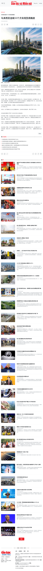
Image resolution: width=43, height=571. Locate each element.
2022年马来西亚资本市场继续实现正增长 (10, 143)
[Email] (33, 24)
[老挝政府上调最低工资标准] (8, 242)
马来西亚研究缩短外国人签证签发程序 (9, 147)
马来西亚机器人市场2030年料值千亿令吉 (10, 139)
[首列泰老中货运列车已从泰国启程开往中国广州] (8, 317)
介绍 (16, 551)
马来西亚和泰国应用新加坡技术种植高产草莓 (11, 149)
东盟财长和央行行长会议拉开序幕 (24, 527)
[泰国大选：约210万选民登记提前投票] (8, 418)
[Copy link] (38, 24)
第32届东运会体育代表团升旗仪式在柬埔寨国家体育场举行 (29, 213)
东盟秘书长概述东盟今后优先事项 (24, 489)
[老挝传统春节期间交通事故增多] (8, 330)
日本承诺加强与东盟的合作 (23, 376)
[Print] (36, 24)
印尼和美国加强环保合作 (22, 477)
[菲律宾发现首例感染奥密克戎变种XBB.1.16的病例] (8, 279)
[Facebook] (5, 24)
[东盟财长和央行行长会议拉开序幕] (8, 531)
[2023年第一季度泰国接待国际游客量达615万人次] (8, 506)
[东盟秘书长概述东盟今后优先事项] (8, 493)
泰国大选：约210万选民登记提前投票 (25, 414)
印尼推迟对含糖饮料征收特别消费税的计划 (26, 351)
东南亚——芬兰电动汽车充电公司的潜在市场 (27, 250)
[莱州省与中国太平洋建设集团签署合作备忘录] (8, 179)
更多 (21, 539)
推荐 (2, 160)
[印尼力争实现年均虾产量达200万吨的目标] (8, 405)
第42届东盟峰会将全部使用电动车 (24, 338)
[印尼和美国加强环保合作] (8, 481)
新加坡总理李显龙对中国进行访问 (24, 515)
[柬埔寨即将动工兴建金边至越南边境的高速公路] (8, 305)
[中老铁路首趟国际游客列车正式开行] (8, 393)
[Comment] (41, 24)
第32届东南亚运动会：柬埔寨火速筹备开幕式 (27, 225)
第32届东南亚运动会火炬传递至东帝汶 (25, 439)
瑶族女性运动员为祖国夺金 (23, 200)
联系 (24, 551)
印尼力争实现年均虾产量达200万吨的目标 (26, 401)
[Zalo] (2, 24)
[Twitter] (7, 24)
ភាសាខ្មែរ (40, 3)
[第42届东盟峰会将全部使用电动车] (8, 342)
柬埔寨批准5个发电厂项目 (22, 452)
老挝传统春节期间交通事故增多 (24, 326)
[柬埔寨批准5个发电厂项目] (8, 455)
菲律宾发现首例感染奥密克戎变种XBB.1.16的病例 (28, 275)
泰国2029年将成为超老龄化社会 (24, 426)
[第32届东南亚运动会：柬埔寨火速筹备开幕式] (8, 229)
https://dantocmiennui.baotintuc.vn (21, 564)
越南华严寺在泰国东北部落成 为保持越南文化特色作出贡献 (29, 163)
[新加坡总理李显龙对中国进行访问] (8, 518)
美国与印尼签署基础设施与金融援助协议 (26, 364)
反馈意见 (20, 551)
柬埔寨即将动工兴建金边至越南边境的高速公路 (27, 301)
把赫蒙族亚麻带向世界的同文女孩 (24, 187)
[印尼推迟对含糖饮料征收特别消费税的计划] (8, 355)
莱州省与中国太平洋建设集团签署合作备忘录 (27, 175)
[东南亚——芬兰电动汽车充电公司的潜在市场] (8, 254)
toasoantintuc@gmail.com (24, 563)
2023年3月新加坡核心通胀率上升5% (25, 263)
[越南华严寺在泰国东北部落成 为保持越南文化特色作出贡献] (8, 166)
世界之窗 (3, 12)
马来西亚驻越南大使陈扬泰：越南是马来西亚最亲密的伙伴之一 (14, 141)
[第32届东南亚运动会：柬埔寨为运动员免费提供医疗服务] (8, 292)
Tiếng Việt (35, 3)
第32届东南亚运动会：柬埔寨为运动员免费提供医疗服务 (29, 289)
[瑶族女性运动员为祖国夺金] (8, 204)
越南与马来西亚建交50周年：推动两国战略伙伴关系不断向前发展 (15, 145)
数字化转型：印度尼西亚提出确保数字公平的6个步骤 (28, 464)
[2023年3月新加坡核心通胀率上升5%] (8, 267)
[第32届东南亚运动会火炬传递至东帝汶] (8, 443)
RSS (28, 551)
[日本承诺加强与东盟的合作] (8, 380)
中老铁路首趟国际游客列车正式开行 (25, 389)
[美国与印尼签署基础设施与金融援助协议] (8, 367)
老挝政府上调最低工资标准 (23, 238)
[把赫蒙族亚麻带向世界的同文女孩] (8, 191)
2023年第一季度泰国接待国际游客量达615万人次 (28, 502)
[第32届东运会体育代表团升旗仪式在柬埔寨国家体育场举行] (8, 216)
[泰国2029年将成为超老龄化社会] (8, 430)
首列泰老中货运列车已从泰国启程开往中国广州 (27, 313)
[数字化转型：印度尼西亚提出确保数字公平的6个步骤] (8, 468)
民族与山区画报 (21, 3)
